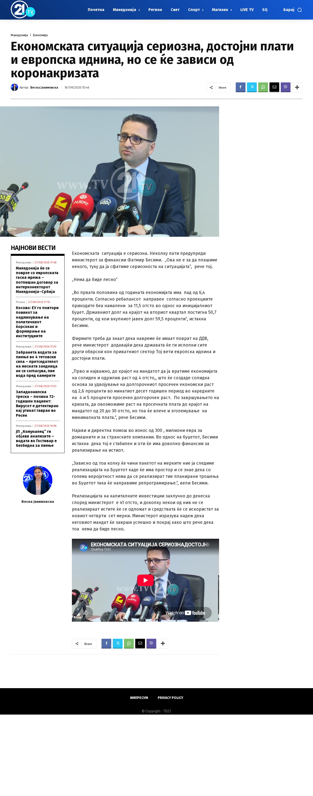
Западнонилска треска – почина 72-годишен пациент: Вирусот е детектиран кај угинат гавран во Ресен (37, 404)
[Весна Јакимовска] (15, 87)
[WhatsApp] (263, 87)
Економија (40, 35)
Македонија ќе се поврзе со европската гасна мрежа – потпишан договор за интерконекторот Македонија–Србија (37, 280)
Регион (20, 302)
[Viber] (286, 87)
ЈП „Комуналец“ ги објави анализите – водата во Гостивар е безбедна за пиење (36, 438)
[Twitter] (252, 87)
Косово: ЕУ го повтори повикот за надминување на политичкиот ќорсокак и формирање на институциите (37, 321)
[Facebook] (241, 87)
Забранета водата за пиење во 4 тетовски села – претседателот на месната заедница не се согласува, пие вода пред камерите (37, 364)
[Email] (274, 87)
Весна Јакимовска (44, 87)
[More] (297, 87)
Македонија (19, 35)
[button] (292, 10)
